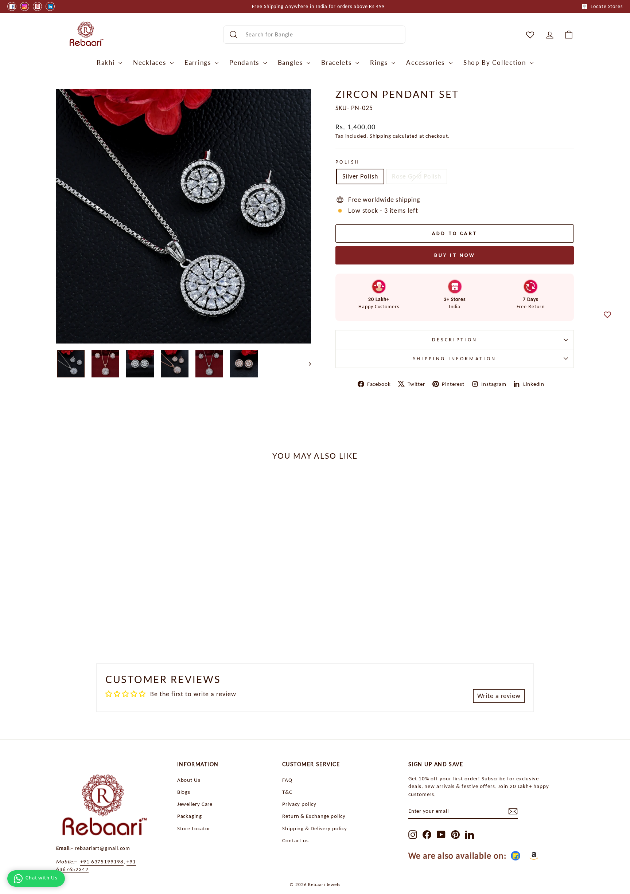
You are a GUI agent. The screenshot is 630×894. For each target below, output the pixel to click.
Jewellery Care (195, 803)
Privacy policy (299, 803)
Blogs (184, 791)
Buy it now (454, 255)
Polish (347, 161)
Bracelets (337, 62)
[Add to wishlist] (607, 314)
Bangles (291, 62)
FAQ (287, 779)
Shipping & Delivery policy (314, 828)
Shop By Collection (495, 62)
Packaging (189, 815)
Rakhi (107, 62)
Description (455, 339)
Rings (380, 62)
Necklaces (150, 62)
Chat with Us (42, 877)
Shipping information (454, 358)
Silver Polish (360, 176)
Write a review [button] (499, 696)
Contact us (295, 840)
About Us (189, 779)
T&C (287, 791)
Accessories (426, 62)
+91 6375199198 (102, 861)
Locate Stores (607, 6)
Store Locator (194, 828)
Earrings (198, 62)
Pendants (245, 62)
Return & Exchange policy (314, 815)
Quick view (118, 592)
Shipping (380, 135)
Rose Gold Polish (416, 176)
